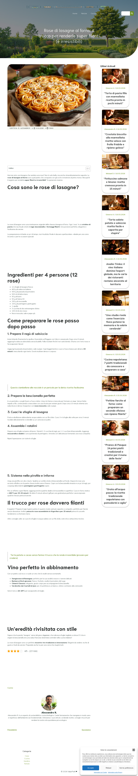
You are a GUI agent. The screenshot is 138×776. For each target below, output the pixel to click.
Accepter (91, 768)
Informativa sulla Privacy (115, 772)
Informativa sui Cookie (100, 772)
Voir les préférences (126, 768)
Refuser (108, 768)
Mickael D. (110, 173)
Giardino (111, 13)
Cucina (93, 13)
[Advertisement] (49, 148)
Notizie (84, 13)
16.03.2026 (120, 88)
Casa (102, 13)
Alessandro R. (25, 128)
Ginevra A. (110, 88)
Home (75, 13)
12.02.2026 (40, 128)
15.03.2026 (120, 310)
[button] (134, 750)
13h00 (51, 128)
